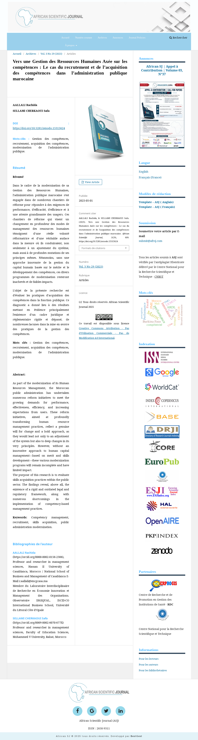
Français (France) (150, 177)
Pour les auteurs (148, 664)
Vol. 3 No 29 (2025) (91, 266)
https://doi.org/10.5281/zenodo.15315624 (39, 128)
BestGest (136, 736)
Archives (102, 37)
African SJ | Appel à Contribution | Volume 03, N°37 (162, 70)
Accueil (65, 37)
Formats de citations (93, 248)
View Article (91, 182)
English (143, 171)
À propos (70, 45)
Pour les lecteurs (149, 658)
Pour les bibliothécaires (153, 670)
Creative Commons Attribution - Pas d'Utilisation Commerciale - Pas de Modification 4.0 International (104, 333)
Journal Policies (137, 37)
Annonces (118, 37)
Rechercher (179, 37)
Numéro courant (83, 37)
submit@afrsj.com (150, 241)
